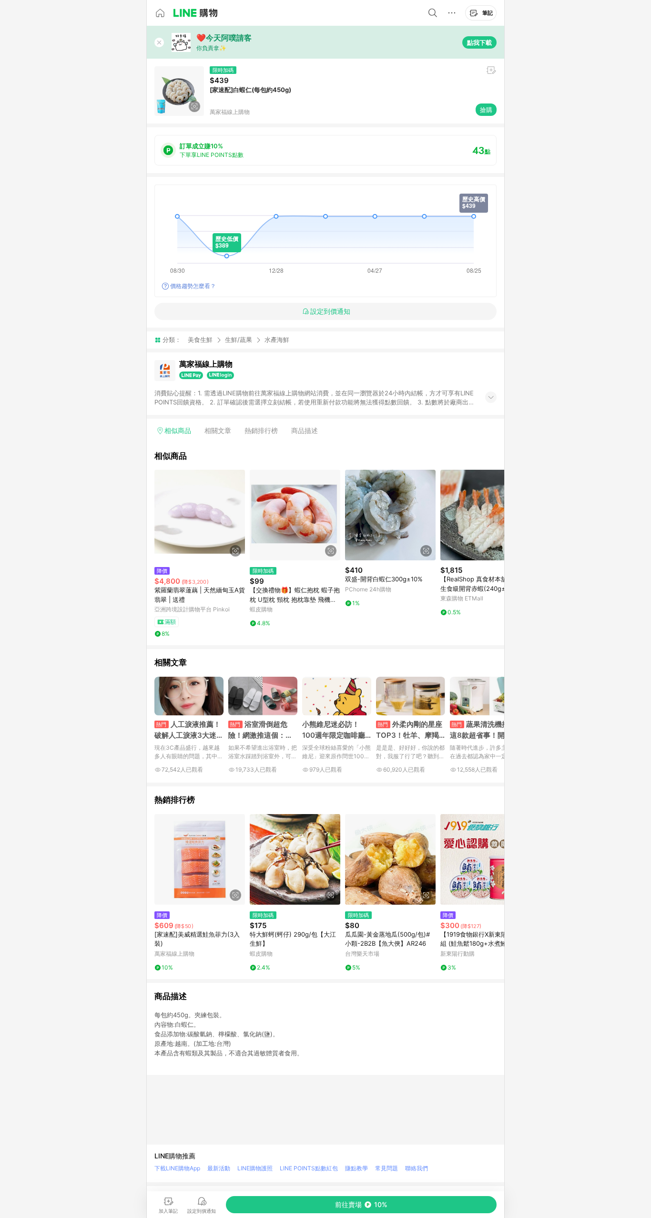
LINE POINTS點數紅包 (309, 1168)
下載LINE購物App (177, 1168)
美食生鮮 (200, 339)
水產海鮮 (276, 339)
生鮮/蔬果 (238, 339)
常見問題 (386, 1168)
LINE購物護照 (255, 1168)
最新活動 (218, 1168)
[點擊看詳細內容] (199, 515)
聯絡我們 (416, 1168)
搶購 (486, 110)
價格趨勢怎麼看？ (193, 285)
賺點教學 (356, 1168)
